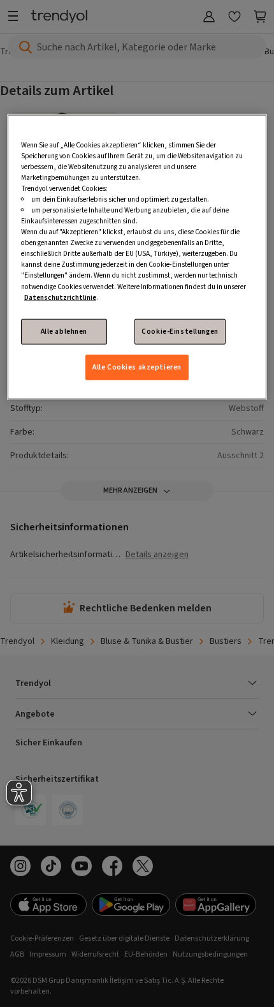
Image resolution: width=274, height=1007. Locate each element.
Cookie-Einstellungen (179, 330)
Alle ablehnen (64, 330)
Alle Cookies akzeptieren (137, 367)
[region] (137, 256)
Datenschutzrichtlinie (60, 297)
